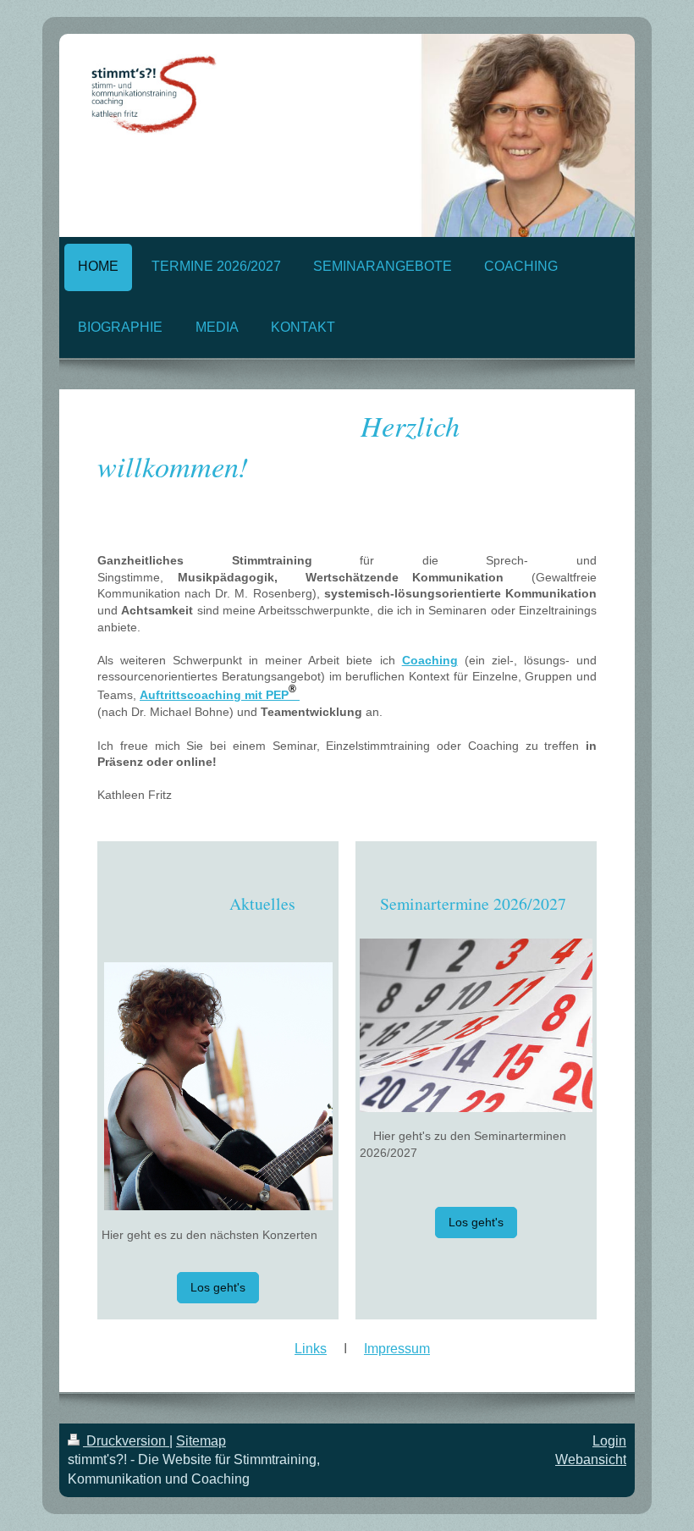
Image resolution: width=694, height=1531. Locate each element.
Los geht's (217, 1287)
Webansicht (590, 1459)
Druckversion (126, 1441)
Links (311, 1348)
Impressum (397, 1348)
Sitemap (201, 1441)
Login (609, 1441)
